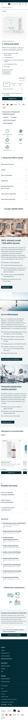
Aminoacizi (5, 117)
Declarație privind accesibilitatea (7, 702)
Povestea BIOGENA (5, 678)
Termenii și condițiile (18, 629)
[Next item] (26, 452)
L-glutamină (13, 117)
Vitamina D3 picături (5, 462)
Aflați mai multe (5, 287)
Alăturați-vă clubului (5, 665)
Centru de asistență (5, 655)
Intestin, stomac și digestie (9, 120)
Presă (2, 688)
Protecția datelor (4, 691)
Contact (3, 650)
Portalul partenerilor (5, 681)
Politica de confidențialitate (9, 631)
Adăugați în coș (12, 98)
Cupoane (3, 668)
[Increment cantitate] (21, 89)
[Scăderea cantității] (15, 89)
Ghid (2, 671)
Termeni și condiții (4, 696)
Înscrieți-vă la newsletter (14, 635)
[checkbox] (1, 629)
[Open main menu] (2, 4)
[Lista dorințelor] (23, 4)
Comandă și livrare (5, 653)
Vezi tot (3, 435)
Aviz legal (3, 693)
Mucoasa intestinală (7, 123)
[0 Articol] (26, 4)
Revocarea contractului (6, 658)
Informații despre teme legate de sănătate (9, 699)
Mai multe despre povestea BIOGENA (10, 359)
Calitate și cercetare (6, 422)
